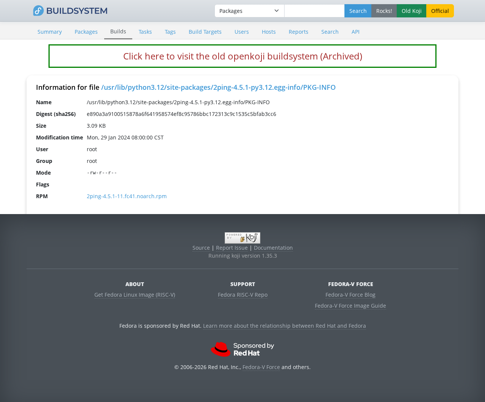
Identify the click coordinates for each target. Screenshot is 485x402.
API (356, 31)
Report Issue (232, 247)
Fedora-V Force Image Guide (350, 305)
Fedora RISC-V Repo (243, 294)
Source (201, 247)
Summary (50, 31)
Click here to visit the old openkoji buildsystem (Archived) (242, 56)
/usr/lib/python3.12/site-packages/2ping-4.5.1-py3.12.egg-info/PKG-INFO (218, 87)
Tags (170, 31)
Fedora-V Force (261, 367)
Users (242, 31)
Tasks (145, 31)
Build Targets (205, 31)
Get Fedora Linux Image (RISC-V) (134, 294)
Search (330, 31)
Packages (86, 31)
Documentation (273, 247)
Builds (118, 31)
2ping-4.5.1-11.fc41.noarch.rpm (127, 196)
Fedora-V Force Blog (350, 294)
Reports (298, 31)
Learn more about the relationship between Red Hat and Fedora (284, 325)
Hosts (269, 31)
